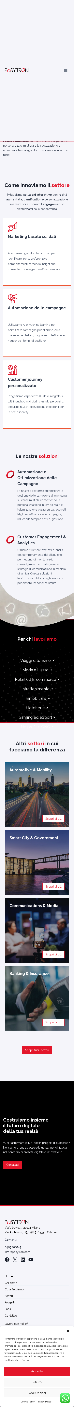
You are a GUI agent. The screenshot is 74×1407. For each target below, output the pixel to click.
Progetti (10, 1302)
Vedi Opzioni (37, 1393)
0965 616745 (13, 1247)
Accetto (37, 1371)
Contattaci (11, 1315)
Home (9, 1276)
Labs (8, 1309)
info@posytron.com (17, 1252)
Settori (9, 1296)
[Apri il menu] (65, 70)
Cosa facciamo (14, 1289)
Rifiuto (37, 1382)
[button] (68, 1331)
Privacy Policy (44, 1401)
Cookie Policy (28, 1401)
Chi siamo (11, 1282)
